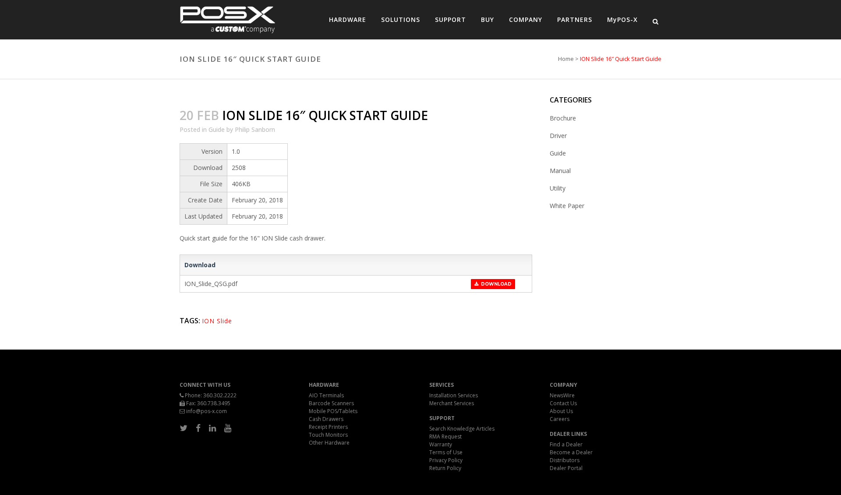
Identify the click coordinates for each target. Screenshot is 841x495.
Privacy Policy (446, 460)
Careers (559, 419)
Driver (558, 135)
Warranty (440, 444)
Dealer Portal (566, 468)
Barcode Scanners (331, 403)
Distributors (565, 460)
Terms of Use (446, 452)
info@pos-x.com (206, 411)
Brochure (563, 118)
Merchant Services (451, 403)
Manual (560, 170)
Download (495, 284)
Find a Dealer (566, 444)
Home (566, 59)
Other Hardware (329, 442)
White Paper (567, 206)
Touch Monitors (328, 434)
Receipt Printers (328, 427)
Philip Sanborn (255, 129)
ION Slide (217, 321)
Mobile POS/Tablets (333, 411)
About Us (561, 411)
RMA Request (445, 436)
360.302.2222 (220, 395)
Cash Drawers (326, 419)
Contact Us (563, 403)
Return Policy (445, 468)
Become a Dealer (571, 452)
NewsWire (562, 395)
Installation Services (453, 395)
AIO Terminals (326, 395)
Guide (216, 129)
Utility (557, 188)
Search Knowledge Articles (462, 428)
